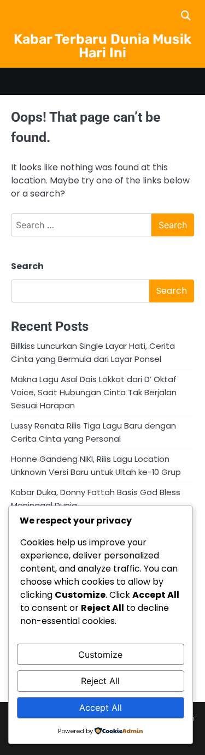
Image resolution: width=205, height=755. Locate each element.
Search (27, 266)
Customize (100, 654)
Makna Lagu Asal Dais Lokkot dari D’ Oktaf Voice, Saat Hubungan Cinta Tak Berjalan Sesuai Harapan (94, 392)
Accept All (100, 707)
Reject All (100, 680)
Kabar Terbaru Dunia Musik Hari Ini (102, 46)
